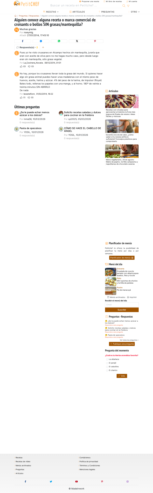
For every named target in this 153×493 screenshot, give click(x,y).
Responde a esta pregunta (114, 325)
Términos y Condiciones (90, 465)
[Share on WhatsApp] (59, 41)
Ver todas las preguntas (128, 340)
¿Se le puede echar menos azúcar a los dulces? (34, 114)
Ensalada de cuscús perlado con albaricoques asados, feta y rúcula (128, 273)
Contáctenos (85, 458)
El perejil (112, 363)
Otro (133, 12)
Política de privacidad (89, 461)
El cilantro (113, 370)
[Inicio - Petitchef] (15, 16)
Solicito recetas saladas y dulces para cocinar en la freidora (82, 114)
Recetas (51, 12)
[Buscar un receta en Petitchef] (124, 5)
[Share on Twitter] (77, 41)
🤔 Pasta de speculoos (114, 335)
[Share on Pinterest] (95, 41)
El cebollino (114, 366)
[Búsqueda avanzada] (128, 6)
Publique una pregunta (123, 344)
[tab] (43, 47)
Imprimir (133, 297)
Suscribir (122, 310)
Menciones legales (87, 469)
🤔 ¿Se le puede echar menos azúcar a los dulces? (121, 322)
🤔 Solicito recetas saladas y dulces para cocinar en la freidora (120, 329)
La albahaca (114, 359)
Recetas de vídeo (23, 461)
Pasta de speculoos (30, 128)
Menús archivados (117, 297)
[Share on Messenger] (41, 41)
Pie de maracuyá (124, 290)
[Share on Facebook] (22, 41)
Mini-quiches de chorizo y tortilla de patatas (127, 282)
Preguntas (107, 12)
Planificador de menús (120, 258)
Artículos (78, 12)
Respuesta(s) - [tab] (28, 47)
